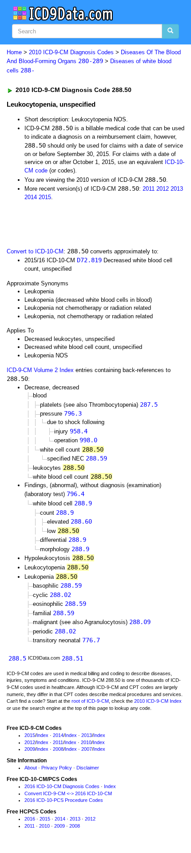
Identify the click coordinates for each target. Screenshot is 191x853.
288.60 (81, 521)
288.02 (60, 594)
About (30, 767)
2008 (58, 749)
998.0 (88, 440)
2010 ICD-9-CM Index (158, 701)
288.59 (96, 458)
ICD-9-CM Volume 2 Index (40, 370)
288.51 (72, 658)
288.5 (17, 658)
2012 (162, 188)
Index (42, 735)
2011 (149, 188)
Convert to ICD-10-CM (35, 251)
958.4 (79, 431)
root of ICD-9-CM (90, 701)
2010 (86, 742)
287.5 (149, 404)
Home (14, 52)
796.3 (73, 413)
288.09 (140, 621)
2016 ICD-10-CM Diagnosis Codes (61, 786)
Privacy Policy (56, 767)
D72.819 (89, 260)
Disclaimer (87, 767)
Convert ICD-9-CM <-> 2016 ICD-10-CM (68, 793)
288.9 (83, 503)
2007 (86, 749)
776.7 (91, 640)
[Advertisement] (71, 223)
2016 (29, 818)
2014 (30, 197)
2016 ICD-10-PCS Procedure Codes (63, 800)
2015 (45, 197)
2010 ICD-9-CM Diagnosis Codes (71, 52)
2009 (29, 749)
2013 (177, 188)
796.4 (75, 493)
